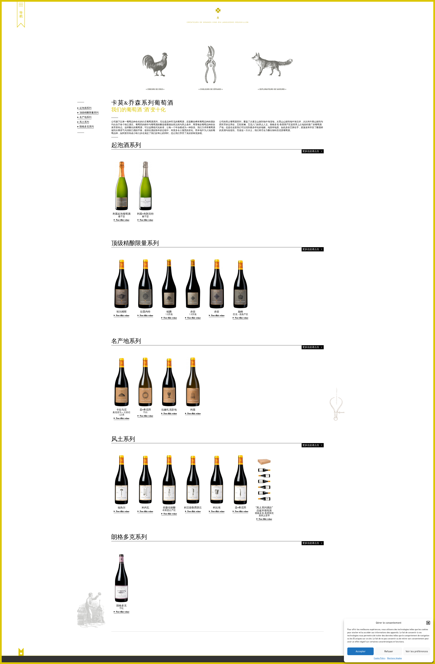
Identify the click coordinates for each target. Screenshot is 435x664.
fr (426, 8)
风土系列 (84, 122)
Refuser (388, 651)
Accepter (361, 651)
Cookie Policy (379, 658)
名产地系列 (85, 117)
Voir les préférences (417, 651)
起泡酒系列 (85, 108)
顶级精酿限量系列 (89, 112)
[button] (428, 623)
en (426, 12)
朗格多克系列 (87, 126)
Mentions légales (394, 658)
